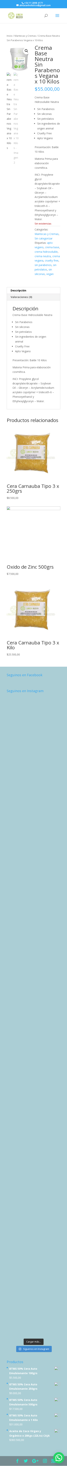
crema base (52, 247)
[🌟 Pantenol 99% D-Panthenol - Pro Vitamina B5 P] (33, 1000)
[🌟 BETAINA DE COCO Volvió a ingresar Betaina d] (33, 1224)
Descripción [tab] (18, 290)
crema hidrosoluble (46, 251)
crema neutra (43, 256)
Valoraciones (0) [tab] (21, 297)
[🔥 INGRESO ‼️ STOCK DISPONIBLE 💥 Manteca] (33, 1320)
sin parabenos (43, 265)
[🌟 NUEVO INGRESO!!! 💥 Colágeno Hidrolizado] (33, 744)
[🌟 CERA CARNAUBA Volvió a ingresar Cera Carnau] (33, 1192)
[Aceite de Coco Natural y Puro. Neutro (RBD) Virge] (33, 1288)
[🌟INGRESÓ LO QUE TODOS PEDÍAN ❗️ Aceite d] (33, 712)
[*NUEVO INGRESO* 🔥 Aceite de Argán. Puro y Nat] (33, 904)
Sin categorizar (43, 238)
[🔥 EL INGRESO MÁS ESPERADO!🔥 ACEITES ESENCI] (33, 968)
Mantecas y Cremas (25, 35)
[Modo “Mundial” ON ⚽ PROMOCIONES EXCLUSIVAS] (33, 1064)
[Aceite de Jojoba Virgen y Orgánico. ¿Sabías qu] (33, 936)
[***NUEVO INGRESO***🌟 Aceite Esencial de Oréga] (33, 776)
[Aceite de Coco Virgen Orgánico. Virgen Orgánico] (33, 1160)
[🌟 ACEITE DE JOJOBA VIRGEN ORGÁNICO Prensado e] (33, 1032)
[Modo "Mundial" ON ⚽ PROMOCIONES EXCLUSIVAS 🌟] (33, 1096)
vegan (50, 274)
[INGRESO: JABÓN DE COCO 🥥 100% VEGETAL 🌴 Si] (33, 872)
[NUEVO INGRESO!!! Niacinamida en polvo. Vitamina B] (33, 840)
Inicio (9, 35)
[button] (26, 51)
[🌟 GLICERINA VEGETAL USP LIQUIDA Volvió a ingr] (33, 1256)
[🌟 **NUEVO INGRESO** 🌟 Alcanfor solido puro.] (33, 808)
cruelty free (51, 260)
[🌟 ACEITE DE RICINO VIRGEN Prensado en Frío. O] (33, 1128)
